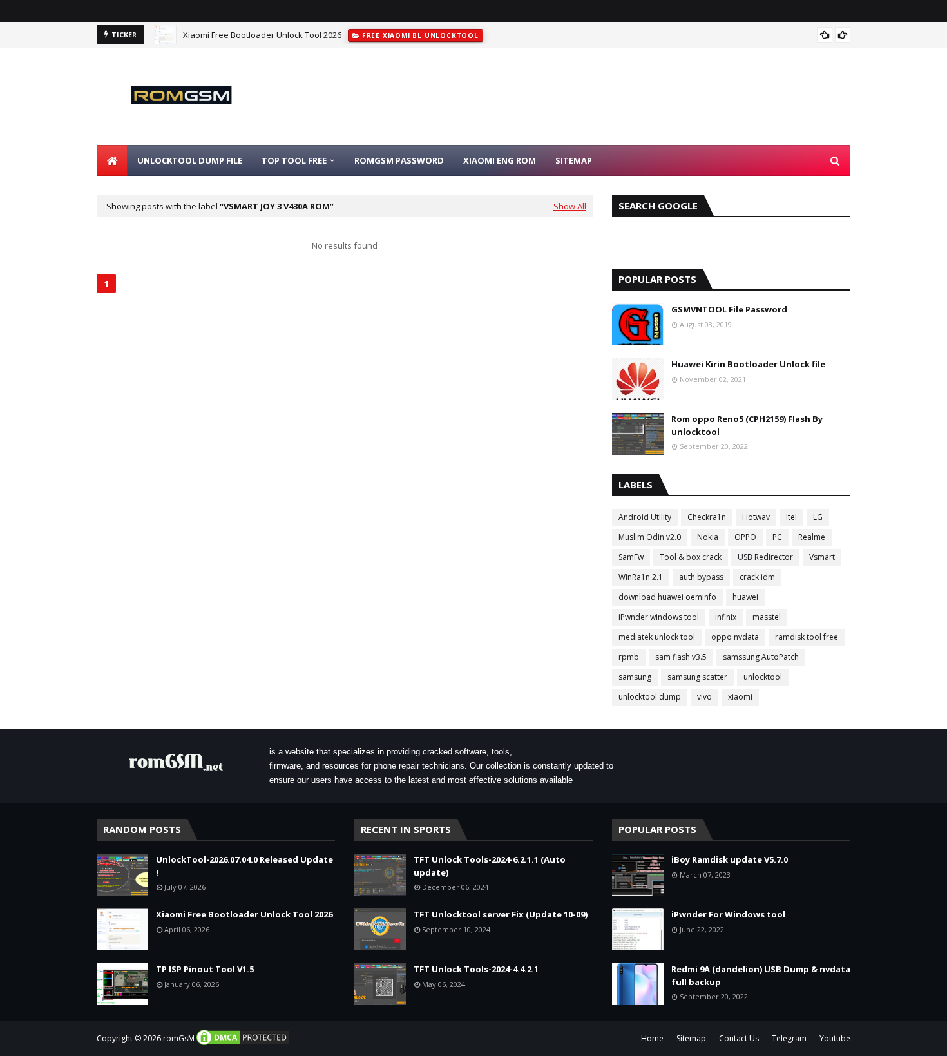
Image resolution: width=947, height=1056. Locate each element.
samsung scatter (697, 676)
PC (777, 537)
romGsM (179, 1038)
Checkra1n (706, 517)
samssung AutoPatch (761, 656)
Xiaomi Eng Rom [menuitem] (499, 160)
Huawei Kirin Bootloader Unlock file (748, 364)
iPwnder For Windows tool (728, 914)
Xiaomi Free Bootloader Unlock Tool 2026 (262, 35)
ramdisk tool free (806, 636)
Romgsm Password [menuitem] (399, 160)
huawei (745, 596)
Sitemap (691, 1038)
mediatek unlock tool (656, 636)
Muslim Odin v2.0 (649, 537)
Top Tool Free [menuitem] (294, 160)
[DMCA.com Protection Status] (243, 1043)
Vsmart (822, 557)
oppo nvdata (735, 636)
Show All (569, 206)
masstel (766, 616)
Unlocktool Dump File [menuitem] (189, 160)
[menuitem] (112, 160)
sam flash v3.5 (681, 656)
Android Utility (644, 517)
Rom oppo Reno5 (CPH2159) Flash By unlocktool (747, 425)
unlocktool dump (649, 696)
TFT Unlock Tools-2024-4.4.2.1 (476, 969)
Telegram (789, 1038)
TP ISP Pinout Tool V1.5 (205, 969)
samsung (634, 676)
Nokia (707, 537)
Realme (811, 537)
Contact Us (739, 1038)
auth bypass (701, 576)
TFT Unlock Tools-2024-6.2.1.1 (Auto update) (490, 866)
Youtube (834, 1038)
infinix (725, 616)
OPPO (745, 537)
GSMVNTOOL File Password (729, 309)
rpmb (628, 656)
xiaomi (740, 696)
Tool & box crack (691, 557)
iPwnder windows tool (658, 616)
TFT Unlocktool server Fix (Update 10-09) (501, 914)
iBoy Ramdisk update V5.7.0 (729, 859)
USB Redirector (765, 557)
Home (652, 1038)
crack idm (757, 576)
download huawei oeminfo (667, 596)
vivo (704, 696)
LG (818, 517)
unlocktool (762, 676)
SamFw (631, 557)
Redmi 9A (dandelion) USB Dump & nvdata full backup (760, 975)
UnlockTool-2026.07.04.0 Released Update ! (244, 866)
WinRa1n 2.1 (640, 576)
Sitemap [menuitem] (573, 160)
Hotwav (756, 517)
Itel (791, 517)
